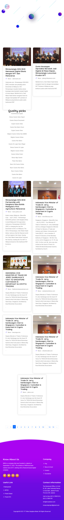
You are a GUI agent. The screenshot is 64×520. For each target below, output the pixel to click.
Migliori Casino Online (17, 137)
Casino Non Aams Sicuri (17, 127)
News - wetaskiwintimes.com (46, 291)
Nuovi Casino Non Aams (17, 167)
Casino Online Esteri (17, 154)
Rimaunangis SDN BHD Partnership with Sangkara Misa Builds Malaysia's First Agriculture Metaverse (15, 204)
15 (53, 427)
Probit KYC (8, 497)
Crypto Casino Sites (17, 130)
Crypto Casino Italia (17, 124)
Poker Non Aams (17, 161)
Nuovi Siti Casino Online (17, 164)
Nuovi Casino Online (17, 171)
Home (5, 28)
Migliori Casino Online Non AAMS (17, 134)
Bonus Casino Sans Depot (17, 117)
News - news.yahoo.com (14, 212)
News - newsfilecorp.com (45, 216)
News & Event (49, 467)
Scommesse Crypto (17, 113)
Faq (46, 463)
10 (43, 427)
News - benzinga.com (13, 332)
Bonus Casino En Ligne (17, 147)
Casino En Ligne (17, 178)
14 (49, 427)
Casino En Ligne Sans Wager (17, 144)
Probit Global (8, 493)
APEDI (7, 490)
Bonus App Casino (17, 157)
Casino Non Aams (17, 140)
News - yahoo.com (28, 392)
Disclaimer (48, 474)
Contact (47, 470)
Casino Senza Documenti (17, 120)
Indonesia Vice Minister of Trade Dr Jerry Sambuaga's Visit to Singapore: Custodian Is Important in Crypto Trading (47, 208)
